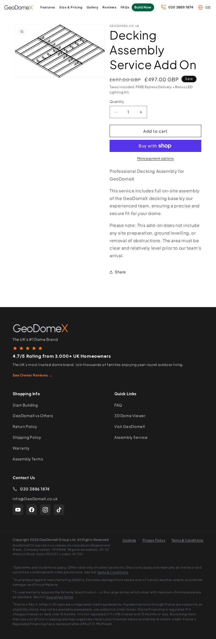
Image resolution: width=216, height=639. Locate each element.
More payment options (155, 158)
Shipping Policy (27, 437)
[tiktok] (59, 509)
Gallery (93, 7)
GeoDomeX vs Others (33, 415)
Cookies (129, 540)
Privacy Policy (154, 540)
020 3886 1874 (35, 488)
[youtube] (18, 509)
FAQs (125, 7)
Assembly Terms (28, 458)
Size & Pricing (70, 7)
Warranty (21, 448)
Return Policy (25, 426)
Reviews (109, 7)
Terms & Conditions (187, 540)
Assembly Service (131, 437)
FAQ (118, 405)
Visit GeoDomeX (129, 426)
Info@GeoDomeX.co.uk (35, 498)
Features (47, 7)
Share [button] (120, 271)
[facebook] (31, 509)
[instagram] (45, 509)
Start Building (25, 405)
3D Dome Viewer (129, 415)
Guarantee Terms (59, 597)
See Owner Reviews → (32, 375)
